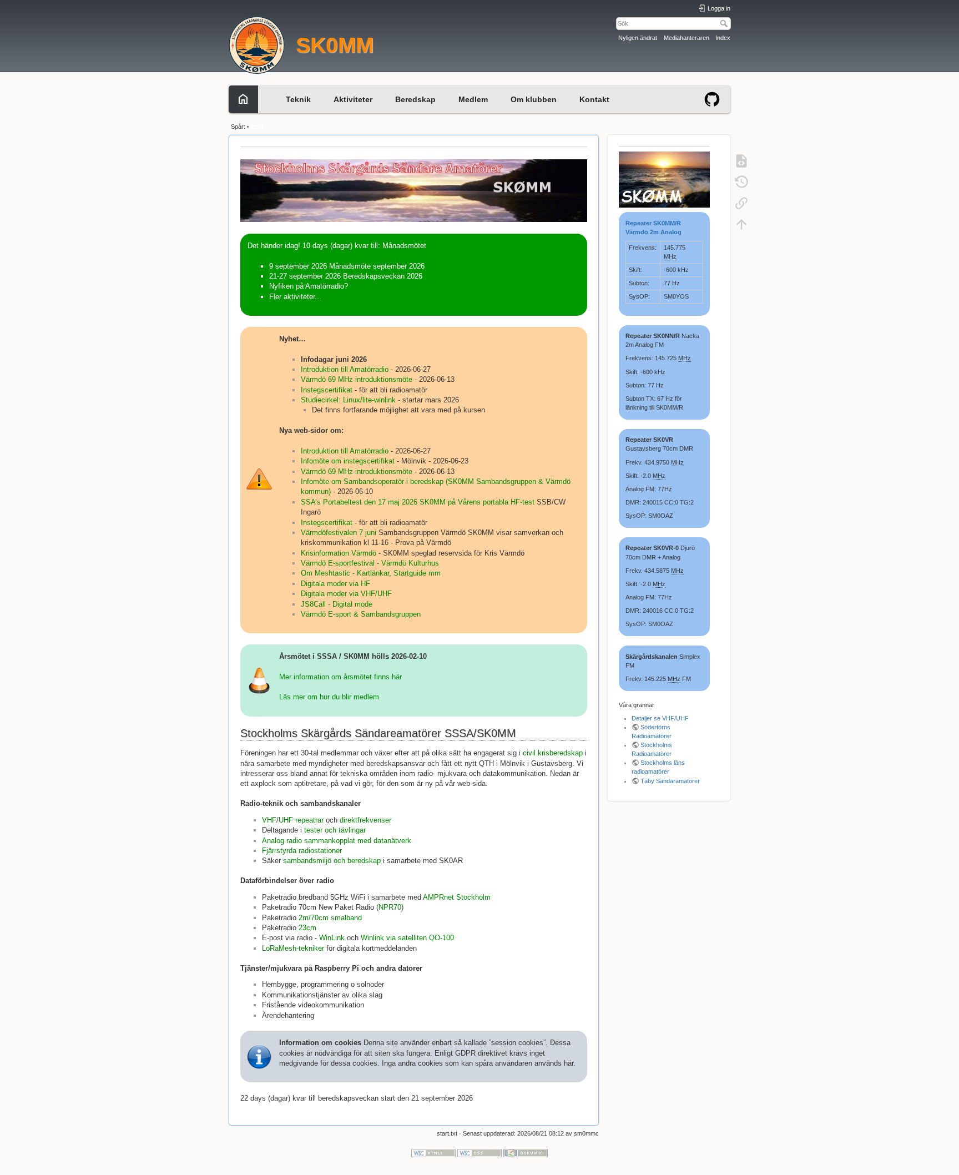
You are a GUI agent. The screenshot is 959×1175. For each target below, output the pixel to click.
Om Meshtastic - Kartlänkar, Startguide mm (371, 573)
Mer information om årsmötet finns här (340, 677)
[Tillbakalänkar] (741, 202)
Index (722, 37)
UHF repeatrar (301, 820)
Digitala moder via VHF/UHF (346, 593)
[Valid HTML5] (433, 1152)
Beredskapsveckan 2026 (382, 276)
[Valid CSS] (479, 1152)
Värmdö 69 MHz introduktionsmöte (356, 379)
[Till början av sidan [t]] (741, 223)
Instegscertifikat (326, 390)
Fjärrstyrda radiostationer (302, 850)
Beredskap (415, 99)
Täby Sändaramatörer (670, 781)
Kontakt (594, 99)
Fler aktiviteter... (295, 297)
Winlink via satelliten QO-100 (407, 938)
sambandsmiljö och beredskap (332, 860)
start (257, 126)
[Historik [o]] (741, 181)
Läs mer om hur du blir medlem (329, 697)
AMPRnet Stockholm (457, 897)
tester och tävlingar (335, 830)
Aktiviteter (353, 99)
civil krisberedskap (553, 753)
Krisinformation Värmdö (338, 553)
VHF (269, 820)
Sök (725, 23)
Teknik (298, 99)
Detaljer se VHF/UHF (660, 718)
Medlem (473, 99)
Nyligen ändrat (637, 37)
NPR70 (389, 907)
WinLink (332, 938)
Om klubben (534, 99)
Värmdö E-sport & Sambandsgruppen (361, 614)
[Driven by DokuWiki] (525, 1152)
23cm (307, 928)
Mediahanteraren (686, 37)
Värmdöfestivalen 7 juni (338, 532)
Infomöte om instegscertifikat (348, 461)
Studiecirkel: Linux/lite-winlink (348, 400)
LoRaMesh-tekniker (293, 948)
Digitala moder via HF (335, 583)
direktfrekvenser (365, 820)
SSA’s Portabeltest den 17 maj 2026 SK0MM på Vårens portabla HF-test (417, 502)
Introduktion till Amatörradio (346, 369)
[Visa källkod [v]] (741, 160)
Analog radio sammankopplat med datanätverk (336, 840)
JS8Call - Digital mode (336, 604)
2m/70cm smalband (330, 918)
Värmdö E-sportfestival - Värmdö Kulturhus (370, 563)
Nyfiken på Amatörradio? (308, 286)
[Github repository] (712, 98)
